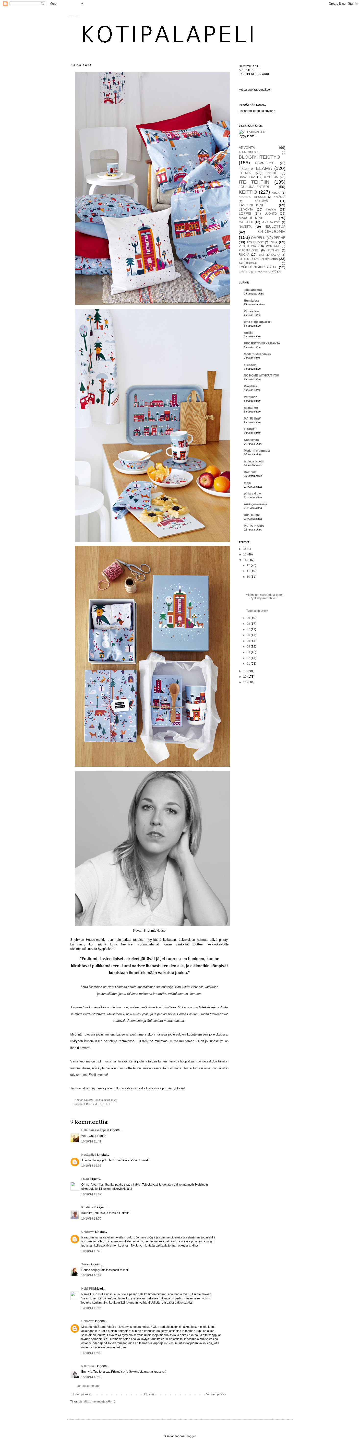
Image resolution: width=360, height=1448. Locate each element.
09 (249, 618)
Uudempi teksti (81, 1394)
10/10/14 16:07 (91, 1275)
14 (245, 560)
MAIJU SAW (252, 418)
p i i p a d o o (252, 493)
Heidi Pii (87, 1288)
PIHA (273, 242)
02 (249, 658)
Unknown (87, 1232)
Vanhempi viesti (216, 1394)
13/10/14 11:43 (91, 1308)
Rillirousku (88, 1366)
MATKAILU (246, 222)
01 (249, 663)
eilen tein (250, 365)
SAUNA (275, 254)
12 (249, 565)
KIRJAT (276, 192)
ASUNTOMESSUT (250, 152)
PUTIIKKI (273, 250)
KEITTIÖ (248, 192)
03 (249, 652)
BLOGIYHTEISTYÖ (98, 1104)
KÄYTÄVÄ (261, 201)
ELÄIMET (244, 169)
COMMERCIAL (265, 163)
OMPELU (258, 238)
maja (247, 483)
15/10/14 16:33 (91, 1377)
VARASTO (245, 271)
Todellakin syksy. (257, 610)
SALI (261, 254)
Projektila (250, 386)
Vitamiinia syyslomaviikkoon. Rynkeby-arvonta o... (265, 596)
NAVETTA (245, 226)
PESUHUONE (255, 242)
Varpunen (250, 397)
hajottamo (251, 408)
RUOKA (244, 254)
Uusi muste (252, 515)
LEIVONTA (246, 209)
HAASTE (271, 173)
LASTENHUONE (251, 205)
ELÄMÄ (264, 168)
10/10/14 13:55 (91, 1218)
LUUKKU (250, 429)
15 (245, 554)
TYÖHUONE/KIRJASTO (257, 267)
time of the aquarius (258, 322)
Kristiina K (89, 1207)
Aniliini (248, 332)
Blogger (190, 1436)
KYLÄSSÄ (279, 196)
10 (249, 576)
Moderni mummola (257, 450)
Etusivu (149, 1394)
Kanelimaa (251, 440)
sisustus (271, 259)
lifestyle (271, 209)
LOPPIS (245, 213)
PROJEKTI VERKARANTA (262, 343)
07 (249, 629)
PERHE (279, 238)
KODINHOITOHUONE (252, 196)
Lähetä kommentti (88, 1386)
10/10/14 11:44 (91, 1141)
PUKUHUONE (248, 250)
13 (245, 671)
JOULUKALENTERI (254, 187)
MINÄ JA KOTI (271, 222)
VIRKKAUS (261, 271)
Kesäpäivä (88, 1154)
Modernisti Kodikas (257, 354)
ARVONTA (247, 148)
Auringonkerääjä (255, 504)
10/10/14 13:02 (91, 1194)
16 (245, 549)
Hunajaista (251, 300)
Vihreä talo (251, 311)
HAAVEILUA (247, 177)
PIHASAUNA (247, 246)
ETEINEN (245, 173)
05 (249, 641)
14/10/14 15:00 (91, 1353)
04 (249, 646)
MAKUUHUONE (251, 218)
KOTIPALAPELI (73, 16)
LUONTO (270, 213)
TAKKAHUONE (248, 263)
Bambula (250, 472)
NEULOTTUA (274, 226)
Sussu (85, 1264)
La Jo (85, 1179)
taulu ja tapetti (254, 461)
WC (274, 271)
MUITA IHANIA (254, 526)
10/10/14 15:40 (91, 1251)
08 (249, 623)
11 (249, 571)
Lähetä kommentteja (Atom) (96, 1401)
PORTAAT (272, 246)
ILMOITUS (271, 177)
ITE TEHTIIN (254, 182)
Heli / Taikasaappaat (95, 1130)
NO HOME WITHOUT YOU (261, 375)
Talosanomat (253, 290)
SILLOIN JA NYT (249, 259)
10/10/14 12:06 (91, 1165)
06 (249, 635)
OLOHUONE (271, 231)
